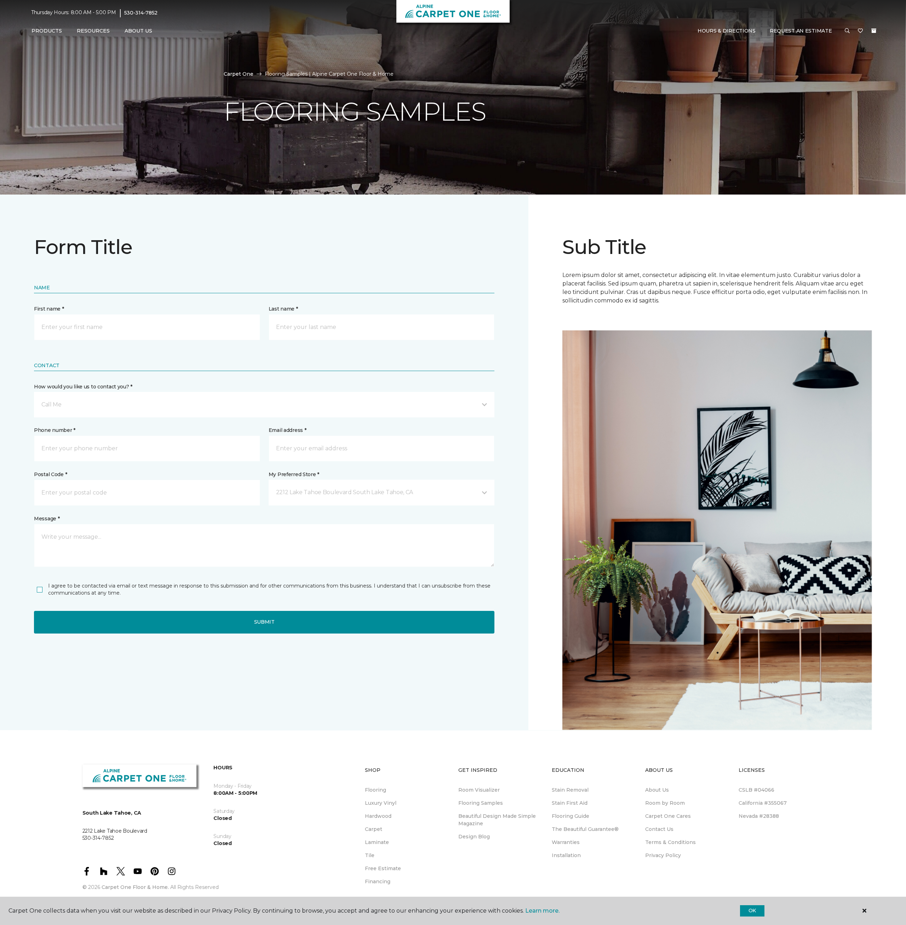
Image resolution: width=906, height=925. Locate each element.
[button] (847, 31)
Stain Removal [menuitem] (570, 790)
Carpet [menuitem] (373, 829)
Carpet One (238, 74)
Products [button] (46, 31)
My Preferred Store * (294, 474)
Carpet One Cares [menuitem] (668, 816)
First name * (49, 308)
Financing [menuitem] (377, 881)
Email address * (287, 430)
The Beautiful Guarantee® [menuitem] (585, 829)
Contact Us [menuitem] (659, 829)
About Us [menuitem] (657, 790)
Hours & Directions (727, 31)
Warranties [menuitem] (566, 842)
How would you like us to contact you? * (83, 386)
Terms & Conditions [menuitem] (670, 842)
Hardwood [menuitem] (378, 816)
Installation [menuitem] (566, 855)
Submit (264, 622)
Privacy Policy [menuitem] (663, 855)
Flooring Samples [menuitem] (480, 803)
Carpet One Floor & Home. (135, 887)
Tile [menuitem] (369, 855)
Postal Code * (50, 474)
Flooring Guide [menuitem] (570, 816)
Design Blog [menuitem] (474, 836)
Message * (46, 518)
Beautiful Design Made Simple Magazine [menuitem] (497, 820)
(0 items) (873, 30)
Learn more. (542, 910)
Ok (752, 910)
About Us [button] (138, 31)
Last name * (283, 308)
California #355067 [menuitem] (763, 803)
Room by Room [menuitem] (665, 803)
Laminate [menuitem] (377, 842)
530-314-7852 (141, 13)
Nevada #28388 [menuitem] (759, 816)
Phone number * (54, 430)
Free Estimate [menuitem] (383, 868)
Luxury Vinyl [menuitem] (380, 803)
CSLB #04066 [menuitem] (756, 790)
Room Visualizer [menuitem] (479, 790)
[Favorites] (860, 31)
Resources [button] (93, 31)
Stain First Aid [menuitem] (569, 803)
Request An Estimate (801, 31)
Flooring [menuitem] (375, 790)
